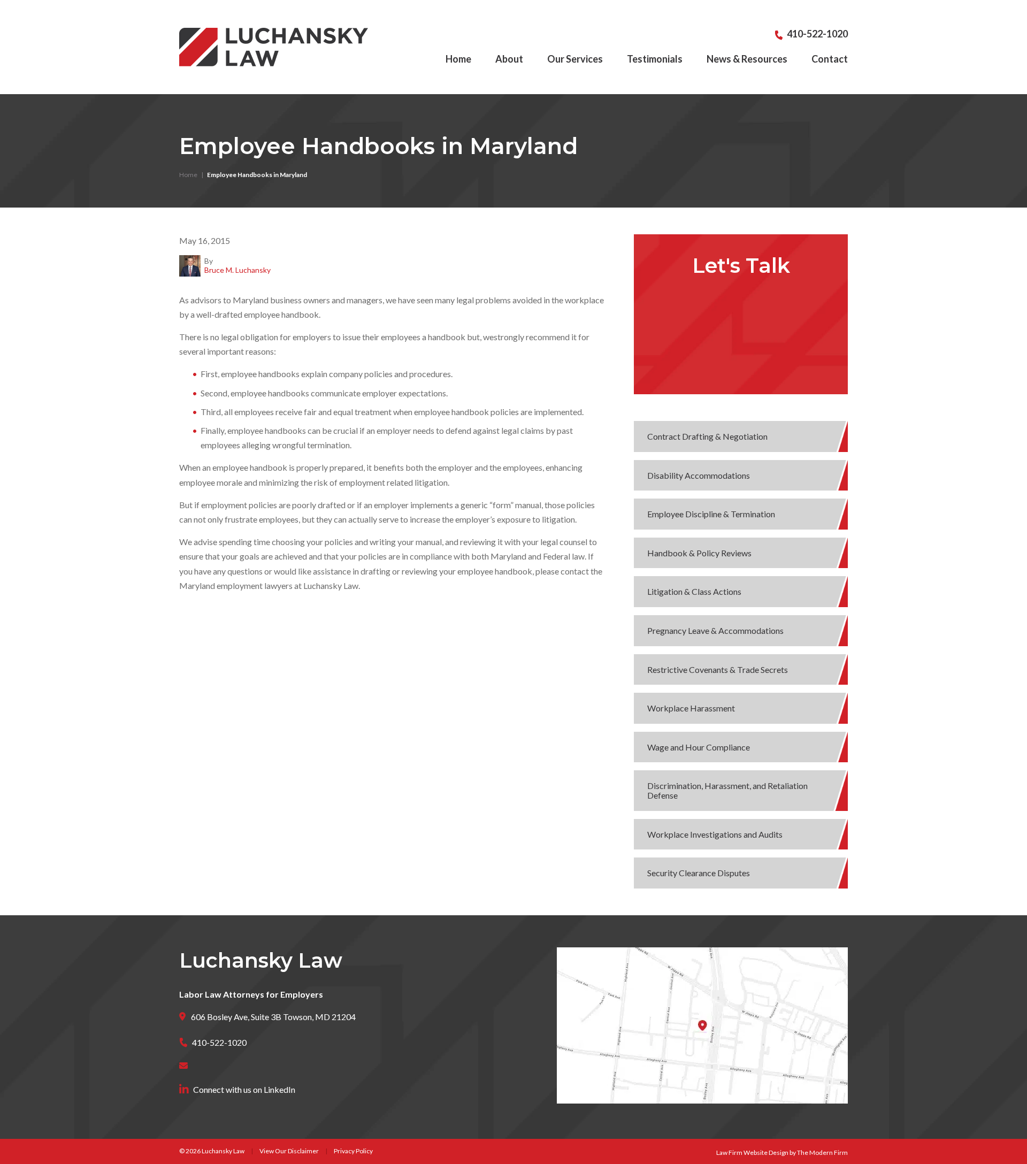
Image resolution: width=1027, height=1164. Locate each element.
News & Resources (747, 59)
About (509, 59)
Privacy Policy (353, 1151)
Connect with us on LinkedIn (244, 1089)
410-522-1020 (817, 34)
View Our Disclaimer (289, 1151)
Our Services (575, 59)
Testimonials (655, 59)
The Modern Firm (822, 1152)
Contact (829, 59)
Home (458, 59)
